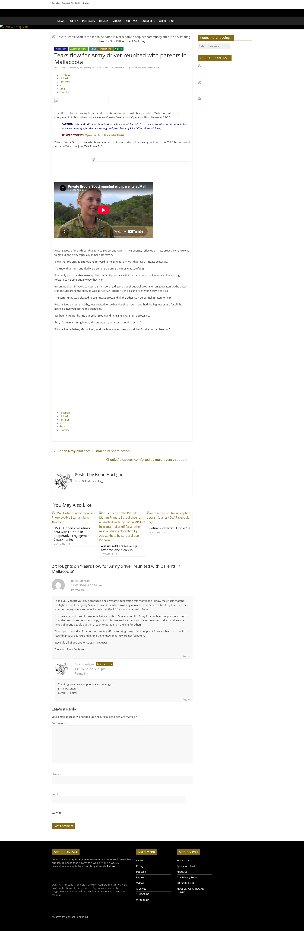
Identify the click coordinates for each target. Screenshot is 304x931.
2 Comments (118, 67)
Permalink (77, 590)
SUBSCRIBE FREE (186, 883)
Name (55, 774)
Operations (105, 48)
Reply (186, 656)
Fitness (104, 21)
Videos (117, 21)
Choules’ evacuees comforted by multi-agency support (148, 459)
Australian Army (78, 48)
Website (56, 812)
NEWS (60, 21)
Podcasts (88, 21)
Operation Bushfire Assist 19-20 (143, 67)
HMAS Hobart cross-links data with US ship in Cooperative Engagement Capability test (72, 534)
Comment (59, 723)
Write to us (166, 21)
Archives (132, 21)
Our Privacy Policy (187, 877)
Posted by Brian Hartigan (81, 67)
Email (55, 794)
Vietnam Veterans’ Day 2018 (169, 528)
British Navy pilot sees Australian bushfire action (91, 451)
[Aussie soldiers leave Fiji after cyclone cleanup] (122, 513)
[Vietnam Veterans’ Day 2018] (169, 513)
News (93, 48)
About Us (182, 871)
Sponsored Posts (186, 866)
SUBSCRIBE (148, 21)
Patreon (111, 866)
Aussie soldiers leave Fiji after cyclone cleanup (119, 548)
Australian (61, 48)
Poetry (73, 21)
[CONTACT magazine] (53, 18)
